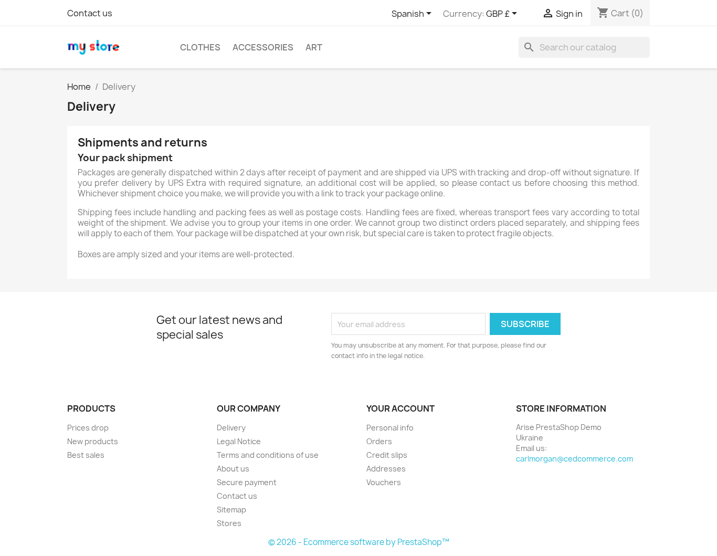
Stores (229, 523)
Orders (379, 441)
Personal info (390, 428)
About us (233, 469)
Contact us (89, 13)
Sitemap (231, 510)
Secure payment (247, 482)
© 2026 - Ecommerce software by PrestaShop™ (358, 542)
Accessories (263, 47)
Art (313, 47)
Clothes (200, 47)
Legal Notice (239, 441)
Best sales (85, 455)
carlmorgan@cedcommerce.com (574, 459)
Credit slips (386, 455)
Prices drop (88, 428)
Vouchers (383, 482)
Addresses (386, 469)
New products (92, 441)
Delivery (231, 428)
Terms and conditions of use (268, 455)
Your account (400, 408)
